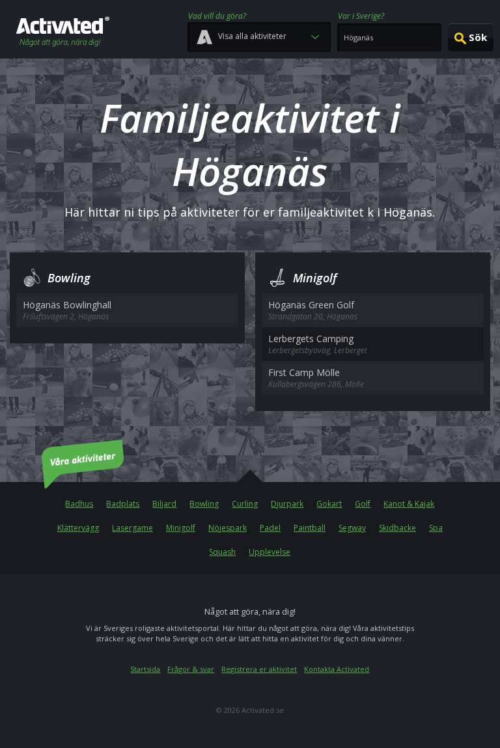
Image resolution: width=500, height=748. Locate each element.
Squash (222, 551)
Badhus (79, 503)
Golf (362, 503)
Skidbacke (397, 527)
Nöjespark (227, 527)
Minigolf (180, 527)
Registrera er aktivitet (259, 669)
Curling (245, 503)
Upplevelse (269, 551)
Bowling (204, 503)
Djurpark (287, 503)
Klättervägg (78, 527)
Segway (352, 527)
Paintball (310, 527)
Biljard (164, 503)
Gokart (329, 503)
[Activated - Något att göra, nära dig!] (62, 32)
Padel (270, 527)
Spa (436, 527)
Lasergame (132, 527)
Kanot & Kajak (408, 503)
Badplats (122, 503)
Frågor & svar (190, 669)
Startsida (145, 669)
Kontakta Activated (336, 669)
